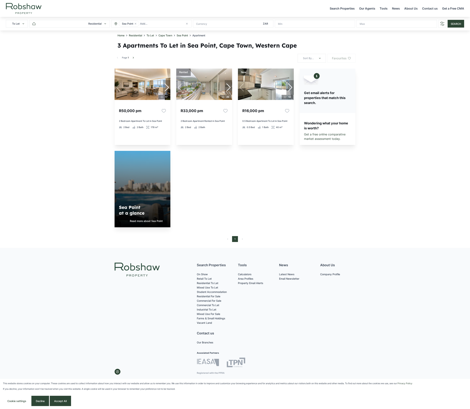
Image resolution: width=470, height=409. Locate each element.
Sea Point (182, 35)
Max (362, 23)
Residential (135, 35)
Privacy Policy (404, 383)
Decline (40, 401)
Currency (201, 23)
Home (121, 35)
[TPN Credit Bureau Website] (236, 363)
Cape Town (165, 35)
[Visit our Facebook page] (117, 372)
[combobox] (160, 23)
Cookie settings (16, 401)
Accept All (60, 401)
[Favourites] (164, 111)
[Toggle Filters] (442, 24)
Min (280, 23)
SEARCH (456, 23)
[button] (135, 23)
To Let (150, 35)
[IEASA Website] (208, 363)
